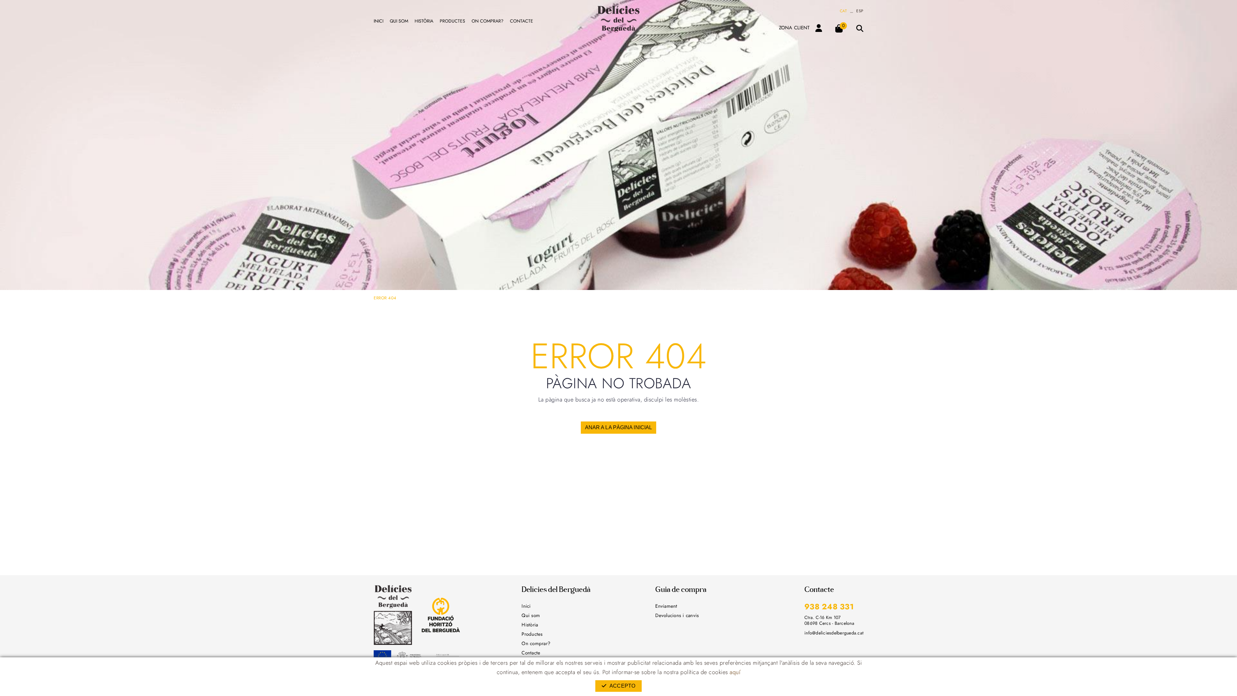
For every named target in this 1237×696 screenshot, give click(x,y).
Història (530, 624)
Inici (526, 606)
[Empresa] (618, 19)
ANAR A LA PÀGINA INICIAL (618, 427)
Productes (532, 634)
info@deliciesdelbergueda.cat (833, 633)
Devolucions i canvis (677, 615)
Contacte (531, 652)
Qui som (531, 615)
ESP (859, 11)
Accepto (622, 686)
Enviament (666, 606)
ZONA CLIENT (794, 27)
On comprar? (536, 643)
